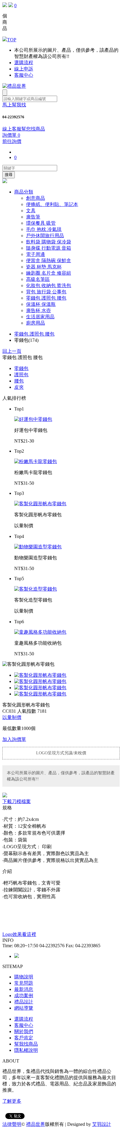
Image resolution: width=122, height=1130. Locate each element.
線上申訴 (23, 68)
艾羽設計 (101, 1124)
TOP (11, 39)
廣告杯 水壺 (38, 310)
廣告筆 (33, 216)
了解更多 (11, 1101)
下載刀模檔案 (16, 801)
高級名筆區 (38, 279)
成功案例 (23, 995)
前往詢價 (11, 141)
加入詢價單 (14, 739)
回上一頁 (11, 351)
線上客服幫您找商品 (23, 128)
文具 (31, 210)
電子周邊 (35, 254)
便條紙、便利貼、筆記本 (52, 204)
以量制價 (11, 717)
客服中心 (23, 75)
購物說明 (23, 976)
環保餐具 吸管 (41, 223)
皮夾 (19, 387)
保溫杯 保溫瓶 (41, 304)
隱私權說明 (26, 1050)
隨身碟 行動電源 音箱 (48, 248)
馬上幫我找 (14, 104)
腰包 (19, 380)
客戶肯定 (23, 1037)
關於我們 (23, 1031)
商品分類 (23, 191)
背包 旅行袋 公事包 (46, 291)
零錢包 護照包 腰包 (46, 297)
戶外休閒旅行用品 (45, 235)
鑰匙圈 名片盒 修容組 (48, 273)
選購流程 (23, 62)
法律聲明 (11, 1124)
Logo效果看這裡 (19, 934)
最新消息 (23, 989)
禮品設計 (23, 1001)
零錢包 (21, 368)
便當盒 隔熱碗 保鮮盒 (48, 260)
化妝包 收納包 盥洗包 (48, 285)
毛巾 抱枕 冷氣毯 (44, 229)
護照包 (21, 374)
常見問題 (23, 983)
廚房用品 (35, 322)
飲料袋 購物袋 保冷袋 (48, 241)
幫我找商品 (26, 1043)
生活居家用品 (40, 316)
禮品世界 (35, 1124)
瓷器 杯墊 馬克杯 (44, 266)
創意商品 (35, 198)
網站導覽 (23, 1008)
